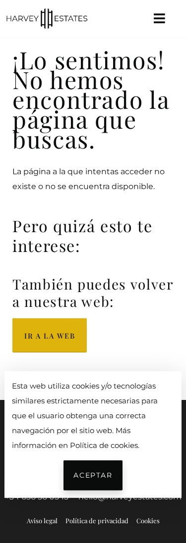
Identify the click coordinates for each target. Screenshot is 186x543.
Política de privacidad (96, 520)
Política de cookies (104, 444)
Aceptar (92, 475)
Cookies (148, 520)
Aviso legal (42, 520)
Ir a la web (49, 336)
